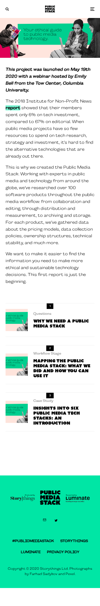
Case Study (43, 401)
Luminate (31, 552)
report (13, 107)
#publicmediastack (33, 541)
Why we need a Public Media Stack (61, 324)
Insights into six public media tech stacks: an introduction (56, 416)
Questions (42, 314)
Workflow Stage (47, 353)
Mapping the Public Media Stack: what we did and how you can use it (61, 368)
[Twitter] (56, 520)
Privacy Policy (63, 552)
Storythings (74, 541)
